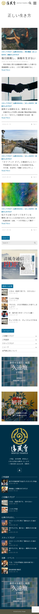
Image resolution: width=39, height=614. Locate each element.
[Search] (30, 3)
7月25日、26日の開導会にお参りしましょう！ (23, 305)
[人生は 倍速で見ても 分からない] (5, 292)
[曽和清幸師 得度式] (5, 571)
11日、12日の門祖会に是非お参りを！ (21, 562)
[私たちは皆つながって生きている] (19, 194)
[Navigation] (34, 3)
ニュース (5, 347)
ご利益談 (5, 339)
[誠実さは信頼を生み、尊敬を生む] (19, 89)
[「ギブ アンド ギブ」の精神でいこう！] (19, 142)
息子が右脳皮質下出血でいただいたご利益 (23, 481)
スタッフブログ (7, 52)
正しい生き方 (29, 103)
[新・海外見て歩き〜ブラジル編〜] (5, 314)
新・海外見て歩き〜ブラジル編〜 (21, 313)
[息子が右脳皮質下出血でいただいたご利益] (5, 482)
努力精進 (28, 52)
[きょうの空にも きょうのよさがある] (5, 321)
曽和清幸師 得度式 (15, 570)
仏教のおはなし (18, 52)
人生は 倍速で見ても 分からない (22, 291)
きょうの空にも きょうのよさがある (23, 320)
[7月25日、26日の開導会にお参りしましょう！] (5, 307)
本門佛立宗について (9, 351)
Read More (6, 70)
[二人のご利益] (5, 299)
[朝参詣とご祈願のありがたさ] (5, 490)
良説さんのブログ (13, 55)
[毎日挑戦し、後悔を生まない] (19, 39)
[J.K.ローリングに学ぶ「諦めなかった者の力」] (5, 523)
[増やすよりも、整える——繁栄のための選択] (5, 530)
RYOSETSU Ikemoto (20, 62)
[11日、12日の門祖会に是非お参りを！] (5, 563)
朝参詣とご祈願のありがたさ (18, 489)
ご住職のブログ (8, 336)
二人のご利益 (14, 298)
